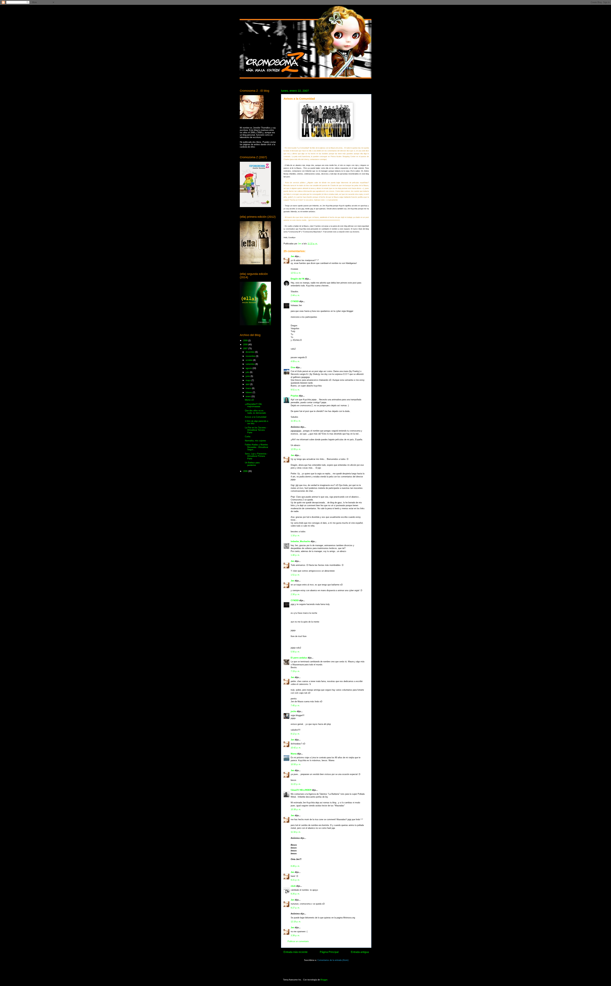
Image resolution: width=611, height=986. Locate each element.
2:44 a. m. (295, 295)
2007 (245, 348)
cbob (293, 886)
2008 (245, 344)
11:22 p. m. (296, 784)
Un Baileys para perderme (252, 463)
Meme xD (249, 400)
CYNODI (295, 301)
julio (248, 372)
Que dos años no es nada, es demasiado (255, 411)
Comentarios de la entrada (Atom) (332, 960)
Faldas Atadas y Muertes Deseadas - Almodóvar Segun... (256, 447)
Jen (292, 256)
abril (248, 384)
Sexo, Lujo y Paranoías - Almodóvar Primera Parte (256, 456)
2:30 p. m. (295, 594)
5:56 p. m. (295, 651)
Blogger (323, 980)
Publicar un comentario (298, 941)
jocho (293, 711)
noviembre (251, 356)
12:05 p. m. (296, 449)
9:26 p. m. (295, 894)
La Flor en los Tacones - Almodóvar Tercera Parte (256, 430)
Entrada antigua (360, 952)
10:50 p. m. (296, 764)
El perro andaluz (299, 658)
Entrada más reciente (296, 952)
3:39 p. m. (295, 935)
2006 (245, 471)
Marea (294, 754)
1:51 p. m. (295, 575)
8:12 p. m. (295, 734)
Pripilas (294, 396)
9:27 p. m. (295, 908)
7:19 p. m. (295, 671)
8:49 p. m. (295, 866)
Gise (293, 367)
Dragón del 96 (297, 279)
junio (248, 376)
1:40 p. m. (295, 555)
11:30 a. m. (296, 421)
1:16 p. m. (295, 535)
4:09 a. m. (295, 361)
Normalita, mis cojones (255, 440)
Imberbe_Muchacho (300, 541)
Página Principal (329, 952)
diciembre (250, 352)
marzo (249, 388)
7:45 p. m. (295, 705)
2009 (245, 340)
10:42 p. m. (296, 747)
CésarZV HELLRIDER (301, 790)
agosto (249, 368)
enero (248, 396)
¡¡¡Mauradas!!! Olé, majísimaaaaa (253, 405)
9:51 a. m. (295, 390)
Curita (247, 436)
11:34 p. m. (296, 832)
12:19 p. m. (296, 921)
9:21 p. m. (295, 880)
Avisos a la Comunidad (255, 417)
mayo (248, 380)
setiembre (250, 364)
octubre (249, 360)
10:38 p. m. (296, 809)
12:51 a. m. (296, 273)
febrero (249, 392)
